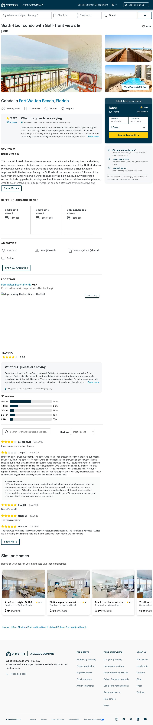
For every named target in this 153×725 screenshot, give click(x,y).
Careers (141, 672)
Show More (10, 541)
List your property (113, 659)
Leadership (142, 666)
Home (5, 627)
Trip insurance (84, 679)
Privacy (44, 719)
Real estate (110, 699)
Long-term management (116, 686)
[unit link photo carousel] (23, 583)
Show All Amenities (16, 267)
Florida (62, 100)
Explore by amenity (86, 659)
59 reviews (11, 122)
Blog (139, 679)
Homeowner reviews (114, 666)
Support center (84, 672)
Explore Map (92, 296)
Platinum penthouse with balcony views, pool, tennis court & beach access (65, 602)
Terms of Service (57, 719)
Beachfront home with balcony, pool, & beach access (110, 602)
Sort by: (64, 432)
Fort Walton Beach (36, 100)
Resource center (112, 692)
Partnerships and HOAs (116, 672)
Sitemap (33, 719)
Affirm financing (85, 686)
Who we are (142, 659)
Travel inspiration (85, 666)
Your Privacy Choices (92, 719)
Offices (140, 692)
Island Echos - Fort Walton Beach (68, 627)
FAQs (106, 705)
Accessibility (74, 719)
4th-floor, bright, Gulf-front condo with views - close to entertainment (20, 602)
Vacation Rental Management (93, 5)
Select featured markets (116, 679)
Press (139, 686)
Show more (11, 188)
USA (13, 627)
